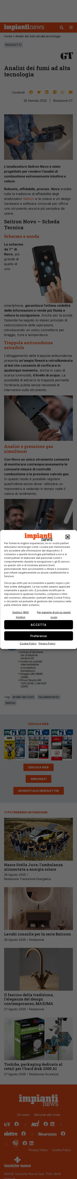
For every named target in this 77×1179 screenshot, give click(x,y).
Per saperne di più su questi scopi (54, 615)
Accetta (38, 624)
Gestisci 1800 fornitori (20, 615)
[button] (68, 537)
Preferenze (38, 636)
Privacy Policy (47, 643)
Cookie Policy (28, 643)
